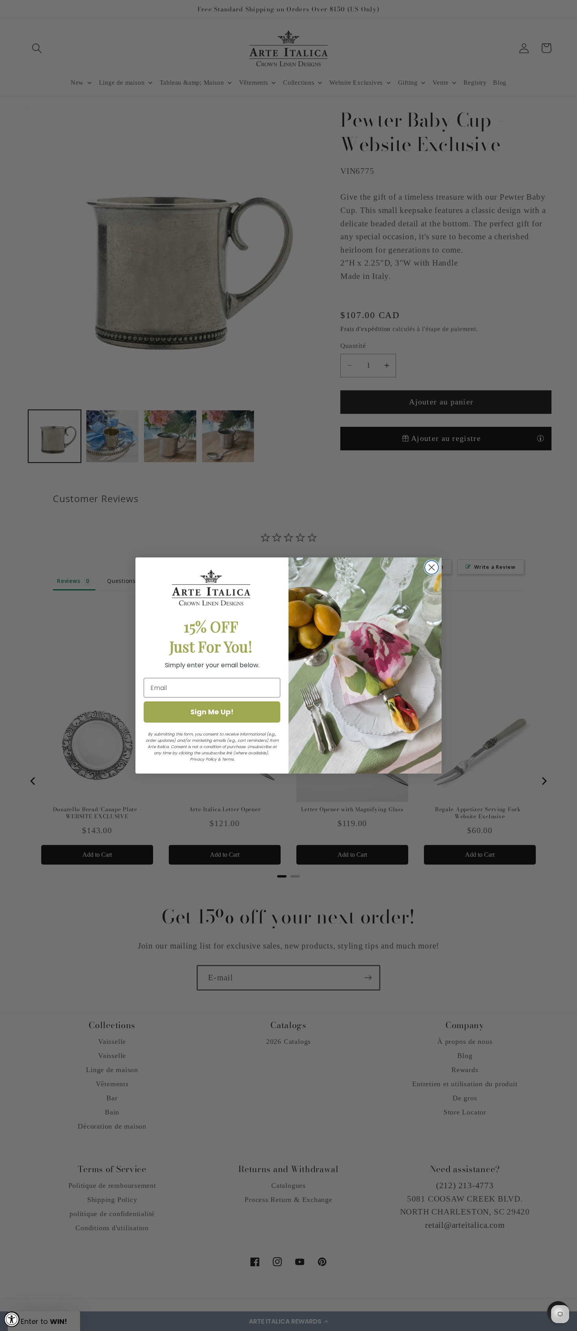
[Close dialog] (431, 567)
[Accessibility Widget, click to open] (12, 1319)
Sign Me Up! (212, 712)
